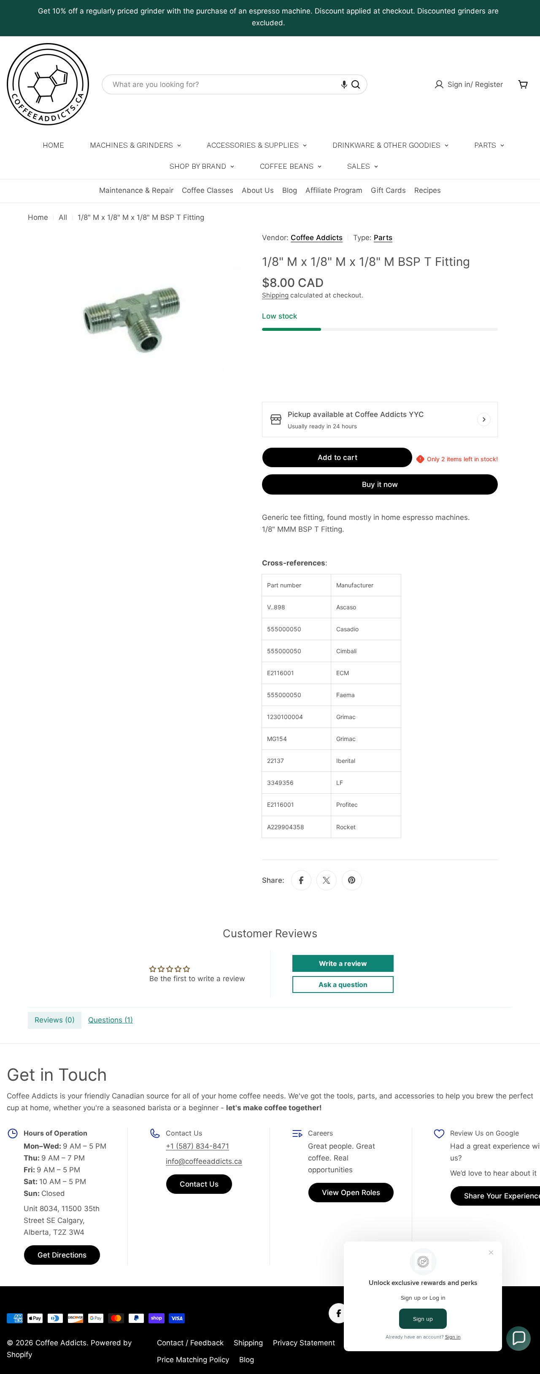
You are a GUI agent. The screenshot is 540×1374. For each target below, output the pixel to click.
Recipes (427, 190)
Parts (383, 237)
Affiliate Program (333, 190)
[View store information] (484, 419)
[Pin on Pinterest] (352, 880)
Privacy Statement (304, 1343)
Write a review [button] (343, 963)
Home (38, 217)
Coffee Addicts (317, 237)
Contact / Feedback (190, 1343)
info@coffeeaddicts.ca (204, 1161)
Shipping (275, 295)
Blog (289, 190)
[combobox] (234, 84)
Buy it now (380, 484)
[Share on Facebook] (301, 880)
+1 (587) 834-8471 (197, 1146)
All (63, 217)
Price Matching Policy (193, 1359)
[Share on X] (326, 880)
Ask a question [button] (343, 984)
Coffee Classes (207, 190)
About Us (258, 190)
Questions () (110, 1020)
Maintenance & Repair (136, 190)
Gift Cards (388, 190)
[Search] (356, 84)
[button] (344, 84)
